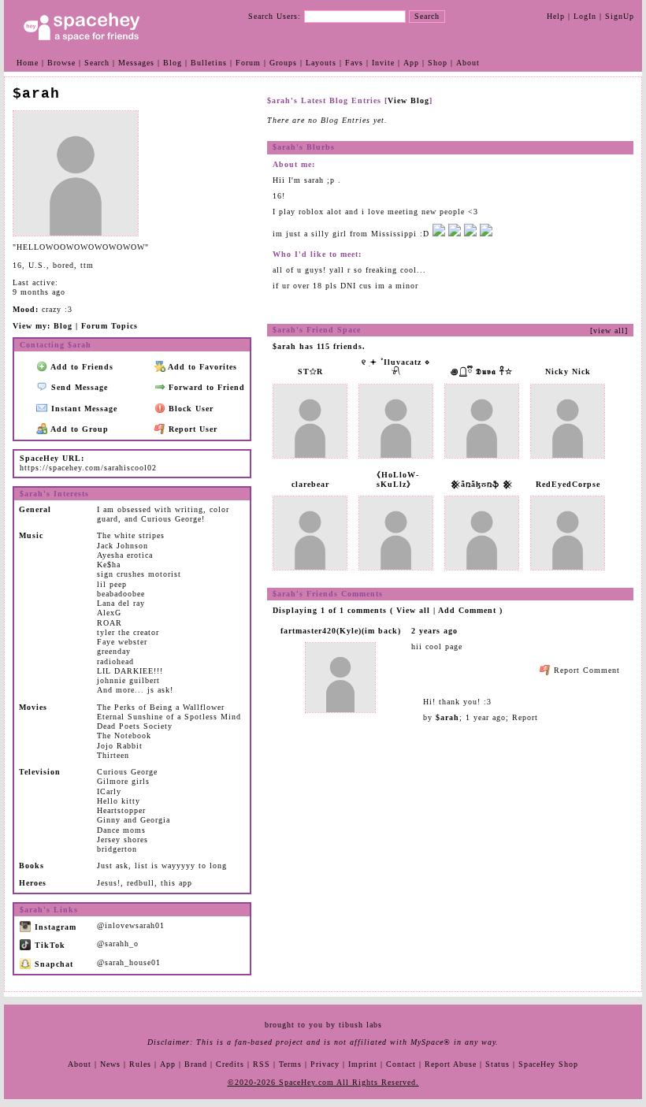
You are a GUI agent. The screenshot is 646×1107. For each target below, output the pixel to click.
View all (413, 610)
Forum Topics (109, 325)
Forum (248, 62)
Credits (230, 1064)
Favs (354, 62)
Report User (191, 429)
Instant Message (82, 408)
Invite (383, 62)
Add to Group (78, 429)
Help (556, 16)
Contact (401, 1064)
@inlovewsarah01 (131, 925)
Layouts (321, 62)
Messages (136, 62)
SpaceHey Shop (548, 1064)
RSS (261, 1064)
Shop (437, 62)
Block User (189, 408)
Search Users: (274, 16)
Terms (290, 1064)
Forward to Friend (205, 387)
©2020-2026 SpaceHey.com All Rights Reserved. (323, 1082)
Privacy (325, 1064)
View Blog (408, 100)
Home (28, 62)
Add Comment (467, 610)
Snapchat (52, 964)
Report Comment (585, 670)
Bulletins (209, 62)
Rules (140, 1064)
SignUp (619, 16)
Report (525, 717)
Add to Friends (80, 366)
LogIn (585, 16)
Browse (61, 62)
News (110, 1064)
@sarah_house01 (129, 962)
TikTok (48, 945)
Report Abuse (451, 1064)
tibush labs (360, 1024)
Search (427, 16)
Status (497, 1064)
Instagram (54, 927)
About (468, 62)
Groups (283, 62)
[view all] (609, 330)
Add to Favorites (201, 366)
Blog (172, 62)
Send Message (78, 387)
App (411, 62)
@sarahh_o (118, 943)
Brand (195, 1064)
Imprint (362, 1064)
